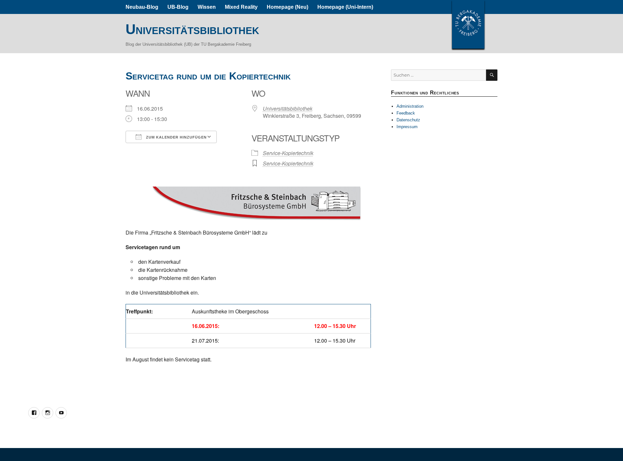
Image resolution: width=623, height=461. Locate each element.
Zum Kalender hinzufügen (176, 137)
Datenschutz (408, 119)
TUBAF (468, 24)
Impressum (407, 126)
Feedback (406, 113)
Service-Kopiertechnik (288, 153)
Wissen (207, 7)
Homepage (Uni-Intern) (345, 7)
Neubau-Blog (142, 7)
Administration (410, 106)
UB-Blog (178, 7)
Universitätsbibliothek (192, 29)
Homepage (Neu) (287, 7)
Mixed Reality (241, 7)
